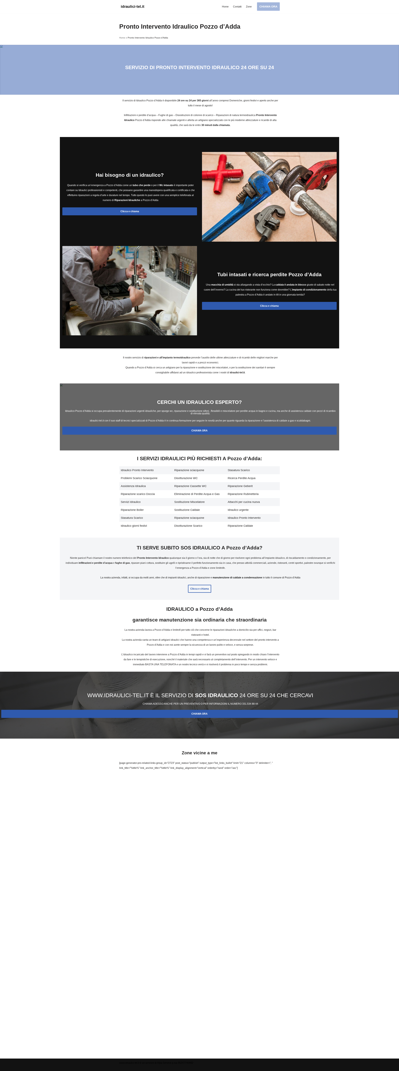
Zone (249, 6)
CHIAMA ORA (268, 6)
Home (225, 6)
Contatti (237, 6)
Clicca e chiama (129, 211)
